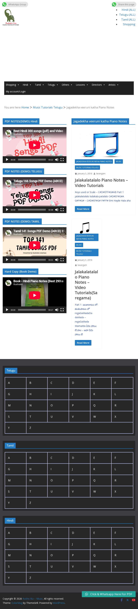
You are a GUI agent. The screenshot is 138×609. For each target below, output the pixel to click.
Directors (97, 84)
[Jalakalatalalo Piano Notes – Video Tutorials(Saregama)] (86, 228)
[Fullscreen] (62, 159)
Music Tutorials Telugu (87, 167)
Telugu (51, 84)
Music (119, 161)
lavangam (100, 173)
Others (65, 84)
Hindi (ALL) (128, 10)
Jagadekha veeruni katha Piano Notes (94, 161)
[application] (34, 145)
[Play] (7, 159)
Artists (112, 84)
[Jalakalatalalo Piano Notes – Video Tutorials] (103, 145)
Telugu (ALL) (127, 15)
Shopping (129, 24)
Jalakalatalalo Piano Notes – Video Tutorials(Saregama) (86, 285)
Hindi (25, 84)
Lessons (80, 84)
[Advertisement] (69, 56)
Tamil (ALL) (128, 19)
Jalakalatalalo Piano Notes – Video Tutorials (101, 182)
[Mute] (56, 159)
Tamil (38, 84)
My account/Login (16, 91)
